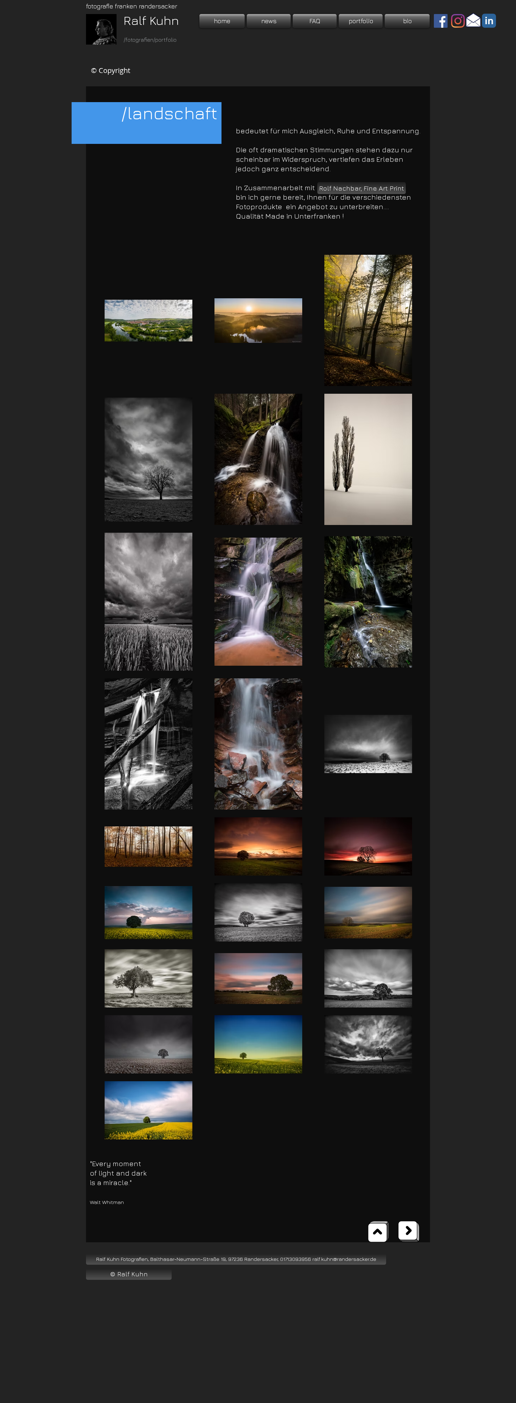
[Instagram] (458, 21)
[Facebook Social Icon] (441, 21)
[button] (361, 21)
